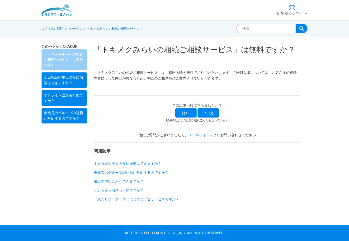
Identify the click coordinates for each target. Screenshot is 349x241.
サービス (75, 28)
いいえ (208, 112)
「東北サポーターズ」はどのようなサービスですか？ (136, 199)
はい (186, 112)
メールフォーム (200, 135)
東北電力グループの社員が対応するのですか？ (63, 116)
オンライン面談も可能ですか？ (63, 98)
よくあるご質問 (52, 28)
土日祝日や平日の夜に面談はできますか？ (63, 80)
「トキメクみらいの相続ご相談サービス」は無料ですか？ (63, 59)
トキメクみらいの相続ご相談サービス (113, 28)
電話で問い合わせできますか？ (119, 181)
